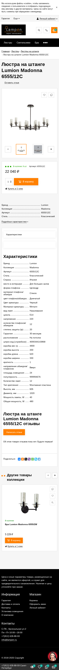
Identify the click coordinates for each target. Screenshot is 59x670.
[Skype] (35, 459)
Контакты (6, 607)
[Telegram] (39, 459)
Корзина (33, 600)
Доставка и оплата (11, 604)
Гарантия (6, 600)
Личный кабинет (37, 607)
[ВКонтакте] (19, 459)
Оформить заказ (37, 604)
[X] (26, 459)
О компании (7, 615)
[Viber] (29, 459)
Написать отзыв (14, 432)
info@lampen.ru (9, 640)
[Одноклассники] (22, 459)
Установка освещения (12, 611)
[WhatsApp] (32, 459)
